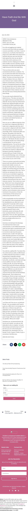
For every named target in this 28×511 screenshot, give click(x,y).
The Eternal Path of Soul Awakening (11, 363)
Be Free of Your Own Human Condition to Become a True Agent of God (13, 380)
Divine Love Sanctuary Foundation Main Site (6, 450)
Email (4, 392)
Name (4, 387)
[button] (14, 6)
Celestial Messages (5, 453)
